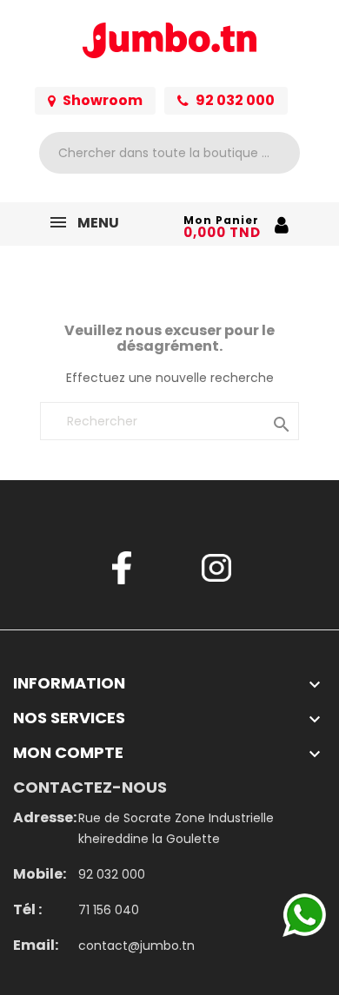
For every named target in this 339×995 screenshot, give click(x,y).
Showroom (103, 100)
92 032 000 (235, 100)
